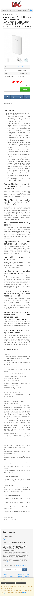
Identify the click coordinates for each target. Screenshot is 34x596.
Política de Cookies (23, 576)
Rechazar (12, 583)
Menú (6, 10)
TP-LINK (20, 67)
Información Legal (23, 574)
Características (8, 103)
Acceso (14, 10)
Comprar (25, 89)
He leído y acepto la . (15, 565)
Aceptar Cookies (21, 583)
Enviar (24, 569)
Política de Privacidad (10, 561)
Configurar (5, 583)
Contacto (23, 10)
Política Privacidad (8, 576)
